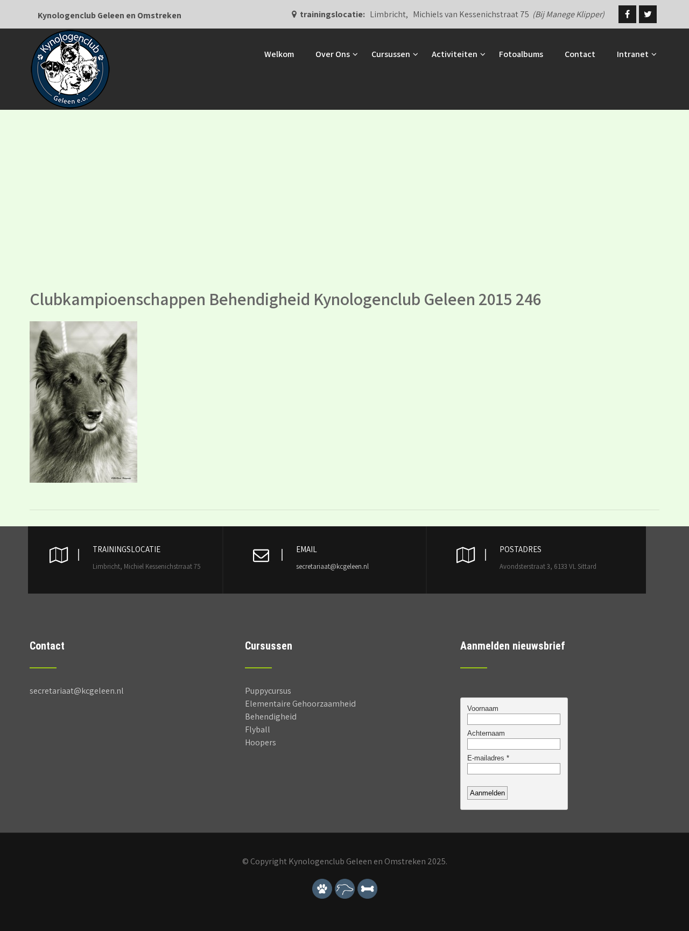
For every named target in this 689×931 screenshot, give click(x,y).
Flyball (257, 729)
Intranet (633, 54)
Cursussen (390, 54)
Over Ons (332, 54)
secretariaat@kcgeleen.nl (332, 566)
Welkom (279, 54)
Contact (580, 54)
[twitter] (648, 14)
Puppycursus (268, 690)
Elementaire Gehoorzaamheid (300, 703)
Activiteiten (454, 54)
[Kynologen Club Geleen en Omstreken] (70, 34)
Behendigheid (271, 716)
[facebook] (627, 14)
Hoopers (260, 742)
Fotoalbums (521, 54)
